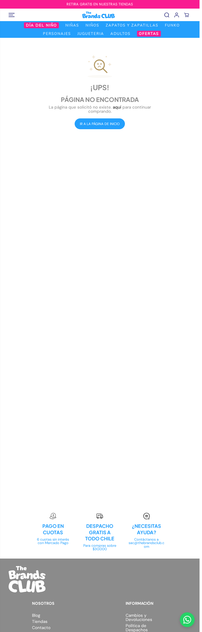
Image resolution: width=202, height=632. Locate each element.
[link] (100, 579)
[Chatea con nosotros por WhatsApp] (187, 619)
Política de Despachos (137, 628)
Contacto (41, 628)
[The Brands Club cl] (98, 15)
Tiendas (40, 621)
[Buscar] (166, 15)
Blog (36, 615)
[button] (12, 15)
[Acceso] (176, 15)
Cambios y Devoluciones (139, 617)
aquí (117, 107)
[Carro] (186, 15)
